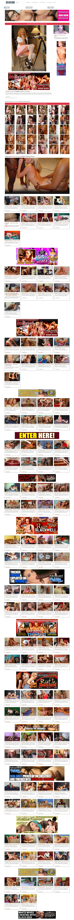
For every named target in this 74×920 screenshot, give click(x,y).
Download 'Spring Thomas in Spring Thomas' (37, 23)
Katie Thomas (8, 594)
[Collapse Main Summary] (8, 96)
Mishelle (7, 223)
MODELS (28, 2)
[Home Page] (7, 2)
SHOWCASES (35, 2)
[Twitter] (10, 2)
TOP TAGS (49, 2)
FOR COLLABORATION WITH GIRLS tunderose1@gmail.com (12, 294)
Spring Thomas (10, 91)
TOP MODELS (42, 2)
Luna (55, 35)
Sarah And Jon (8, 364)
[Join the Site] (37, 435)
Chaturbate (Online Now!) (60, 35)
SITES (54, 2)
